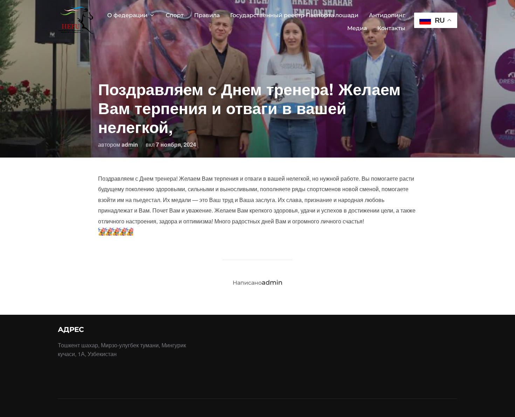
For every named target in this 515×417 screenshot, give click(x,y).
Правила (207, 15)
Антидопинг (387, 15)
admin (130, 144)
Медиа (357, 28)
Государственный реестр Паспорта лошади (294, 15)
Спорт (175, 15)
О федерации (127, 15)
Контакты (391, 28)
